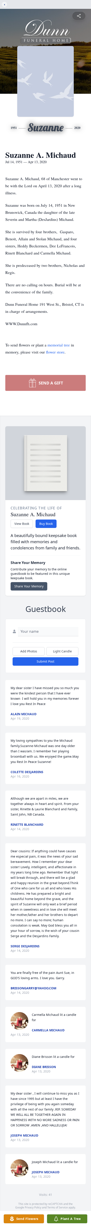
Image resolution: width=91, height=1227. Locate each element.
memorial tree (58, 345)
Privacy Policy (33, 1207)
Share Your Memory (29, 586)
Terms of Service (57, 1207)
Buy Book (46, 524)
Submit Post (45, 661)
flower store (55, 352)
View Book (21, 524)
